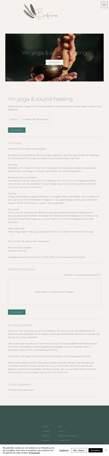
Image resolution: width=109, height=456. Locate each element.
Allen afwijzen (79, 450)
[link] (54, 62)
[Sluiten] (105, 450)
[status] (82, 274)
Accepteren (95, 450)
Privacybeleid (34, 452)
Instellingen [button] (64, 450)
